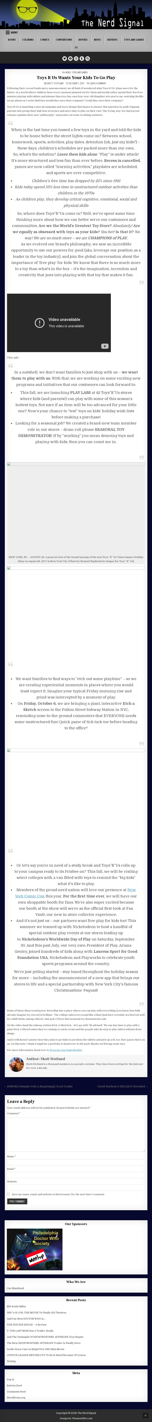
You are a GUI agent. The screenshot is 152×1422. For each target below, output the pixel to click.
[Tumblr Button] (82, 58)
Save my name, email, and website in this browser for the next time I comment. (58, 1194)
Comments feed (16, 1391)
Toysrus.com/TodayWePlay (66, 1050)
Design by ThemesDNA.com (76, 1418)
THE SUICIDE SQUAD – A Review (27, 1324)
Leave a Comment (98, 83)
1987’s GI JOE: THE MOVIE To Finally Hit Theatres (36, 1312)
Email (11, 1169)
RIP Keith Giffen (16, 1306)
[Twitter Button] (64, 58)
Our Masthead (15, 1288)
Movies (83, 39)
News (97, 39)
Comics (44, 39)
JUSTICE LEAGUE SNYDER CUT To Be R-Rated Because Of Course (46, 1355)
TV (76, 47)
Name (11, 1156)
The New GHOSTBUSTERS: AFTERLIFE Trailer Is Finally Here (44, 1343)
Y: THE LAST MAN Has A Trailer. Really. (30, 1330)
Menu (14, 32)
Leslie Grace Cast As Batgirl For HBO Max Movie (35, 1349)
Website (12, 1181)
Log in (10, 1379)
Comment (13, 1113)
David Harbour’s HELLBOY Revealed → (123, 1086)
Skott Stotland (55, 83)
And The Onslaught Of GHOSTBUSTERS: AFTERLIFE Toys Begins (45, 1337)
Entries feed (14, 1385)
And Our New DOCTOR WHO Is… (26, 1318)
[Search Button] (87, 58)
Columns (28, 39)
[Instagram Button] (76, 58)
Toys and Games (134, 39)
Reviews (112, 39)
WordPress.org (16, 1397)
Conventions (64, 39)
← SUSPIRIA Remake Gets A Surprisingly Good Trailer (38, 1086)
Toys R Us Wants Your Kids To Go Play (76, 78)
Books (12, 39)
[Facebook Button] (70, 58)
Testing (11, 1361)
